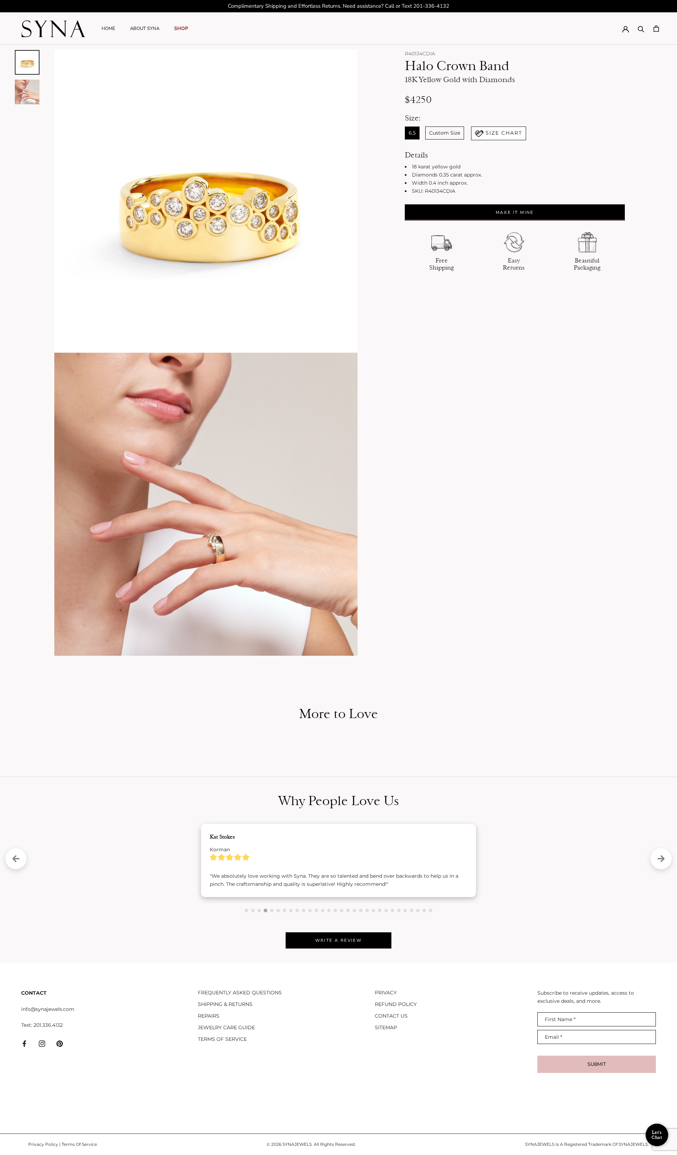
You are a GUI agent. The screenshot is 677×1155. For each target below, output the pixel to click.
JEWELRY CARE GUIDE (226, 1072)
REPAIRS (208, 1061)
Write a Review (338, 985)
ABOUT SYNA (144, 28)
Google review (232, 929)
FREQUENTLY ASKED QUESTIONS (240, 1037)
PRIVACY (386, 1037)
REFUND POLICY (396, 1049)
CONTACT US (391, 1061)
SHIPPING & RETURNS (225, 1049)
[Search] (641, 28)
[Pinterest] (59, 1089)
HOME (108, 28)
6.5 (412, 133)
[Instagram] (42, 1089)
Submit (596, 1109)
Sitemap (386, 1072)
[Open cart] (656, 28)
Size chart (504, 133)
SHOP (181, 28)
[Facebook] (24, 1089)
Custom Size (444, 133)
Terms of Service (222, 1084)
